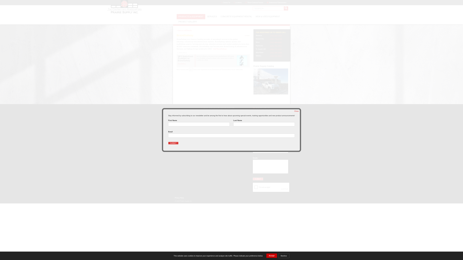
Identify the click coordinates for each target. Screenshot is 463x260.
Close (296, 111)
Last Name (237, 120)
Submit (173, 143)
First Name (172, 120)
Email (170, 132)
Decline (284, 256)
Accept (272, 256)
